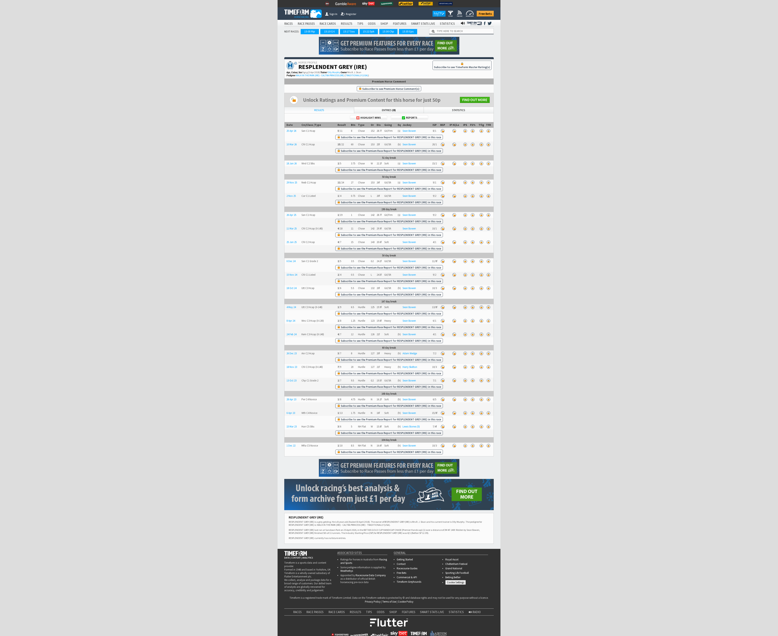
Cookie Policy (405, 601)
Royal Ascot (451, 559)
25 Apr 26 (291, 131)
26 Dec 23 (291, 353)
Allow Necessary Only (729, 627)
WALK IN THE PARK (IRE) (308, 75)
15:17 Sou (349, 31)
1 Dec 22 (290, 445)
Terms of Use (389, 601)
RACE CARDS (328, 24)
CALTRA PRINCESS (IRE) (332, 75)
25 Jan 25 (291, 242)
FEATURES (399, 24)
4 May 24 (291, 307)
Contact (401, 564)
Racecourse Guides (407, 568)
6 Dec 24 (290, 261)
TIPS (360, 24)
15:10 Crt (329, 31)
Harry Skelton (410, 367)
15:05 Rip (309, 31)
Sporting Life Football (457, 573)
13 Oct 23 (291, 380)
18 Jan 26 (291, 163)
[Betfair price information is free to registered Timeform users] (443, 131)
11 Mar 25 (291, 228)
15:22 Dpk (368, 31)
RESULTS (346, 24)
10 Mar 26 (291, 144)
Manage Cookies (456, 583)
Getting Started (405, 559)
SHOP (384, 24)
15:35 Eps (408, 31)
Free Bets (485, 14)
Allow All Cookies (698, 627)
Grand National (453, 568)
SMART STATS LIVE (423, 24)
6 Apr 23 (290, 413)
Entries (389, 110)
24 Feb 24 (291, 334)
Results (319, 110)
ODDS (372, 24)
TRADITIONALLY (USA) (356, 75)
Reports (411, 117)
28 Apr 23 (291, 399)
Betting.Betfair (453, 577)
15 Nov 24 (291, 274)
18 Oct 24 (291, 288)
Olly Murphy (334, 72)
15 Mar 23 (291, 426)
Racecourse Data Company (371, 575)
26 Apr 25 (291, 215)
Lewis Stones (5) (411, 426)
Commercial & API (407, 577)
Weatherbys (346, 571)
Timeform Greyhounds (409, 582)
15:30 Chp (388, 31)
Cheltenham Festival (456, 564)
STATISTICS (447, 24)
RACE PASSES (306, 24)
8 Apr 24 (290, 320)
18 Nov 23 (291, 367)
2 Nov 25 (291, 196)
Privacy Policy (372, 601)
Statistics (458, 110)
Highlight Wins (370, 117)
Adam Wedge (410, 353)
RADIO (476, 612)
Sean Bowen (409, 131)
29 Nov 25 (291, 182)
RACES (288, 24)
